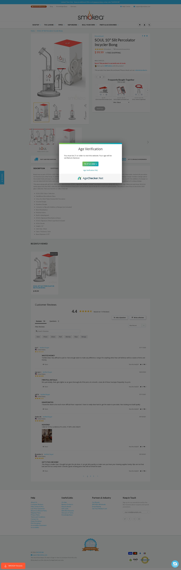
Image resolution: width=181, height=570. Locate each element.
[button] (175, 564)
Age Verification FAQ (90, 170)
